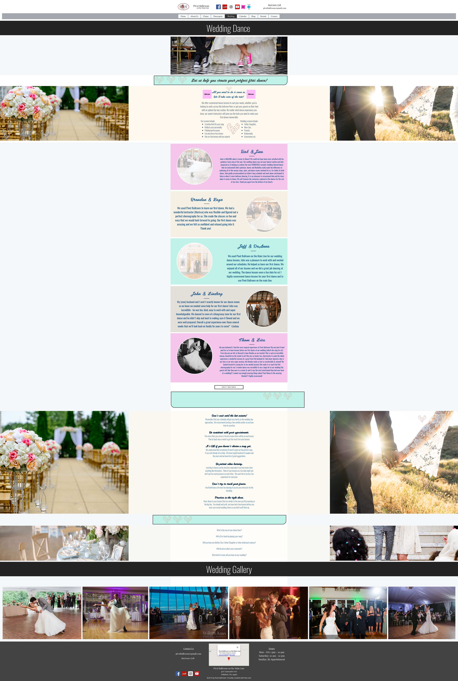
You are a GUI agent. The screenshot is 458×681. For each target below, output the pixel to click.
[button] (194, 166)
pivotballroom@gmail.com (274, 8)
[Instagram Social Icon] (231, 7)
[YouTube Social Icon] (237, 7)
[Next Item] (451, 613)
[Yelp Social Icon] (224, 7)
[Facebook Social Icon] (218, 7)
